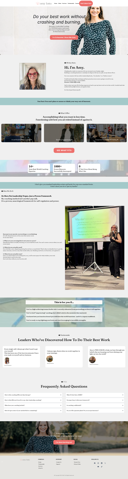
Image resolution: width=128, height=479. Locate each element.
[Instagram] (98, 463)
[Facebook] (94, 463)
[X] (105, 463)
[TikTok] (101, 466)
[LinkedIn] (101, 463)
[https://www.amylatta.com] (44, 3)
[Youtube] (98, 466)
